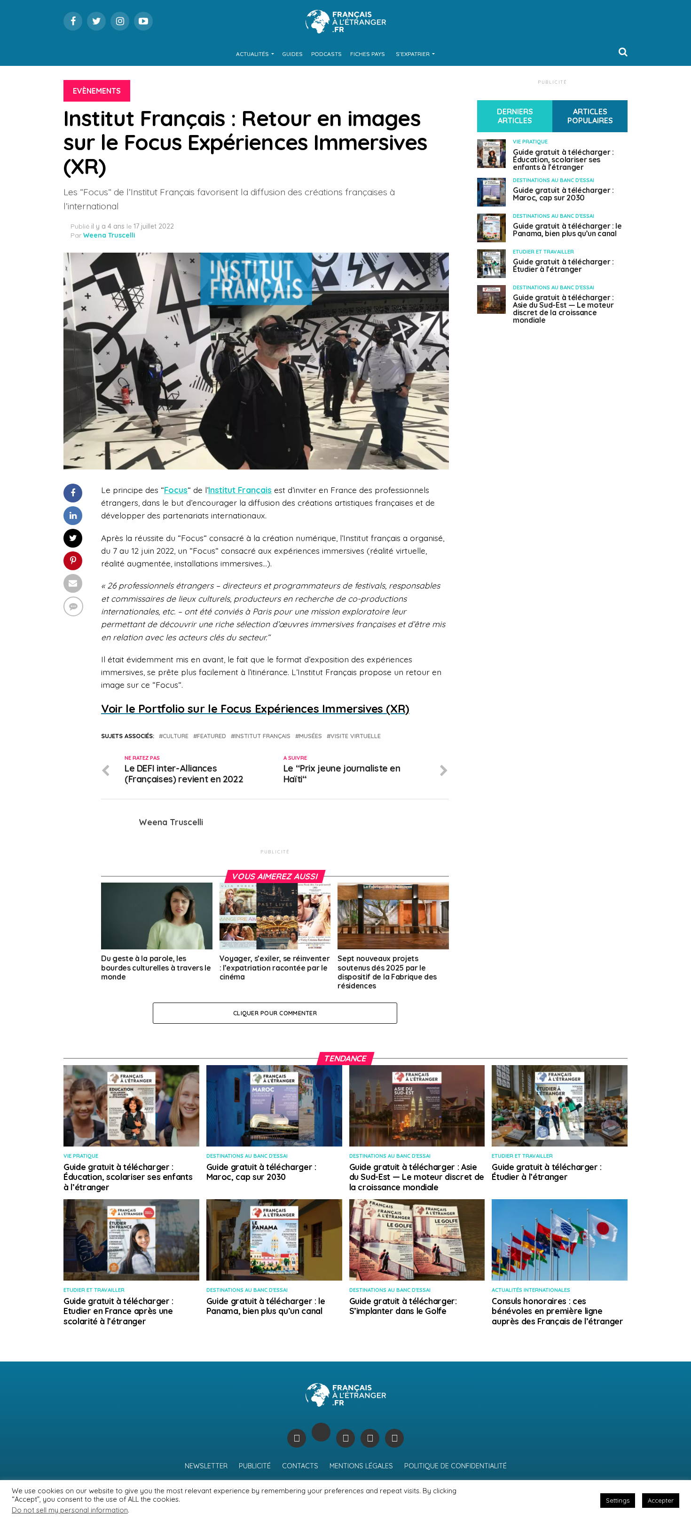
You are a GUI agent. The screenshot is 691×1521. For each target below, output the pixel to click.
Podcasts (326, 53)
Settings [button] (617, 1500)
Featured (211, 736)
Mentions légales (361, 1466)
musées (310, 736)
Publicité (255, 1466)
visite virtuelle (355, 736)
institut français (263, 736)
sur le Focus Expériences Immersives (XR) (255, 708)
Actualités (252, 53)
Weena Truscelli (109, 235)
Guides (292, 53)
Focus (176, 490)
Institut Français (240, 490)
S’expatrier (413, 53)
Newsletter (206, 1466)
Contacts (300, 1466)
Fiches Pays (367, 53)
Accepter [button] (661, 1500)
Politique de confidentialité (455, 1466)
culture (175, 736)
